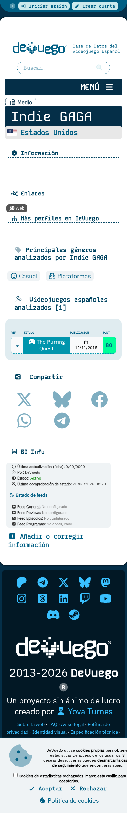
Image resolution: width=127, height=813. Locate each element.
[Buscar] (99, 68)
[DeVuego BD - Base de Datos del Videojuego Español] (63, 48)
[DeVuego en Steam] (74, 615)
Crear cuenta (97, 6)
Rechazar (91, 788)
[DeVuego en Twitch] (84, 598)
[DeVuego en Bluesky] (84, 582)
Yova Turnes (89, 711)
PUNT (106, 333)
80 (109, 345)
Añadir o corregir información (45, 540)
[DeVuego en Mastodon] (105, 582)
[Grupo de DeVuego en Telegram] (42, 582)
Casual (28, 276)
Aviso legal (72, 724)
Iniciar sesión (46, 6)
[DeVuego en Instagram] (21, 598)
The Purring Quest (50, 345)
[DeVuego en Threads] (42, 598)
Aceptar (48, 788)
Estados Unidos (49, 132)
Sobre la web (31, 724)
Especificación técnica (94, 732)
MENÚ (92, 87)
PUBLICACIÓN (79, 333)
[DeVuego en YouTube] (105, 598)
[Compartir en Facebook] (99, 399)
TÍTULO (29, 333)
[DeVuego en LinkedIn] (63, 598)
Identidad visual (49, 732)
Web (20, 208)
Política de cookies (72, 800)
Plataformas (73, 276)
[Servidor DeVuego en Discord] (53, 615)
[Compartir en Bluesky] (62, 399)
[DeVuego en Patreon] (21, 582)
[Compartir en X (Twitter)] (24, 399)
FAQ (52, 724)
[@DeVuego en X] (63, 582)
